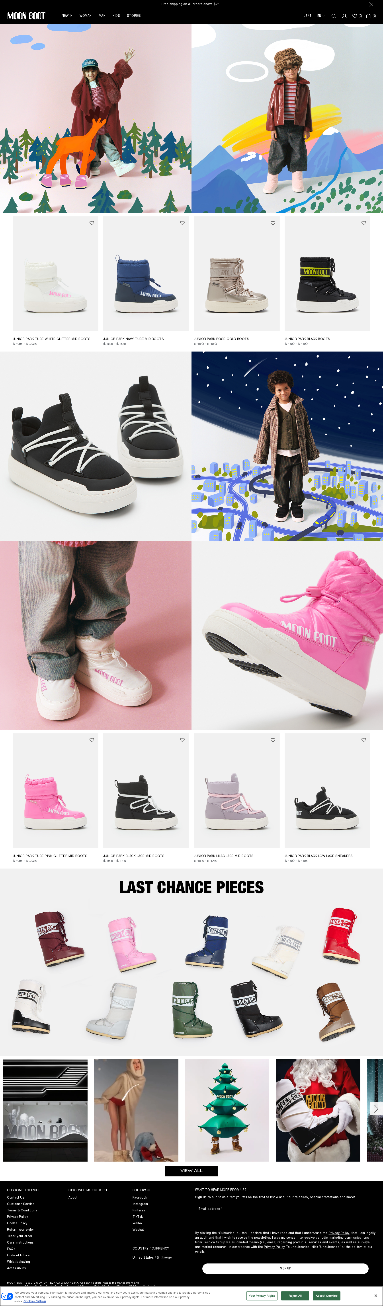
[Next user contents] (376, 1108)
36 (151, 324)
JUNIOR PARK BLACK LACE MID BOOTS (134, 856)
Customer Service (20, 1204)
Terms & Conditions (22, 1210)
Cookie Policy (17, 1223)
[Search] (334, 16)
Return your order (20, 1230)
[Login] (344, 16)
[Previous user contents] (6, 1108)
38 (157, 324)
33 (138, 324)
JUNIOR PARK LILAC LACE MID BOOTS (224, 856)
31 (125, 324)
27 (15, 324)
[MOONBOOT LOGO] (26, 15)
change (166, 1257)
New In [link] (67, 16)
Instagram (140, 1204)
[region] (191, 1296)
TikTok (138, 1217)
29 (28, 324)
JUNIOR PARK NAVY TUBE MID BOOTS (133, 339)
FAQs (11, 1249)
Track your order (19, 1236)
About (73, 1197)
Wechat (138, 1230)
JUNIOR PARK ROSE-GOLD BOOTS (221, 339)
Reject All (295, 1295)
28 (22, 324)
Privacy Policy (17, 1217)
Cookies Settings (34, 1301)
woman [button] (86, 16)
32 (132, 324)
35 (145, 324)
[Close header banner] (371, 4)
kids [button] (116, 16)
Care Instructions (20, 1242)
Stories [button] (134, 16)
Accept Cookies (327, 1295)
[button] (45, 1111)
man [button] (102, 16)
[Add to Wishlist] (91, 223)
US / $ (307, 16)
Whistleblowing (18, 1262)
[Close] (376, 1295)
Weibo (137, 1223)
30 (119, 324)
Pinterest (140, 1210)
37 (339, 324)
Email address (210, 1209)
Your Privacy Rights (262, 1295)
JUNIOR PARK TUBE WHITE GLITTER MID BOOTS (52, 339)
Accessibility (16, 1268)
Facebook (140, 1197)
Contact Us (15, 1197)
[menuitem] (356, 16)
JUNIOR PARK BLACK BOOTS (307, 339)
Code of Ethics (18, 1255)
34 (145, 841)
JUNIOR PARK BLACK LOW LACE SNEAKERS (319, 856)
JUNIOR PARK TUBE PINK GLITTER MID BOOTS (50, 856)
